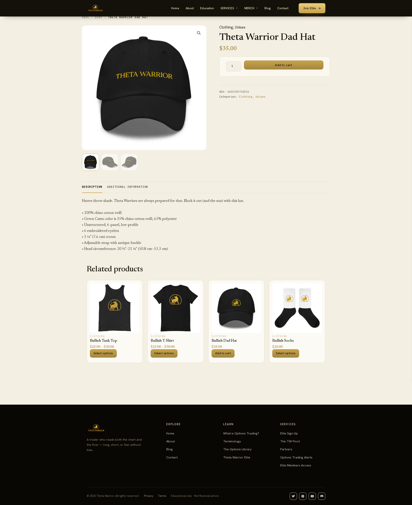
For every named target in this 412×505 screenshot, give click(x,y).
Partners (286, 449)
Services (227, 8)
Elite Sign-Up (289, 433)
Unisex (240, 27)
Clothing (226, 27)
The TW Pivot (290, 441)
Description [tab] (92, 187)
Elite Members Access (295, 465)
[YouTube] (312, 496)
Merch (249, 8)
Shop (99, 17)
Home (175, 8)
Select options (103, 353)
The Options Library (237, 449)
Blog (268, 8)
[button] (199, 33)
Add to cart (283, 65)
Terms (162, 496)
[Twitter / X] (293, 496)
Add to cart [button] (223, 353)
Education (207, 8)
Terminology (232, 441)
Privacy (148, 496)
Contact (282, 8)
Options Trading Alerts (296, 457)
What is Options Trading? (241, 433)
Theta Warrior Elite (236, 457)
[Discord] (321, 496)
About (190, 8)
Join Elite (312, 8)
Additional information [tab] (127, 187)
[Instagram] (302, 496)
